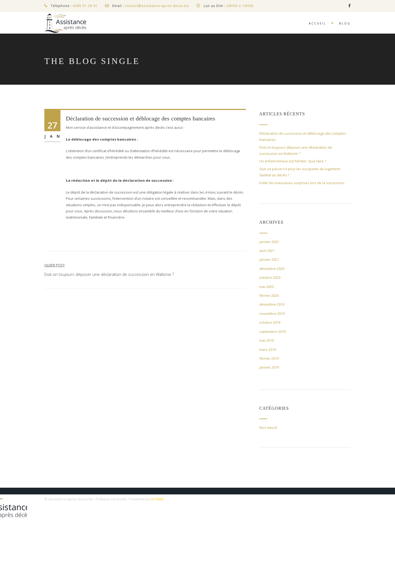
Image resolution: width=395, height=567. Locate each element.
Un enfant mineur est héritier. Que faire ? (292, 161)
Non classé (268, 427)
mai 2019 (266, 340)
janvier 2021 (269, 259)
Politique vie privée (111, 499)
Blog (345, 23)
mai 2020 (266, 286)
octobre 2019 (269, 322)
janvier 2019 (269, 367)
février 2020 (269, 295)
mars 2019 (267, 349)
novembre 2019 (272, 313)
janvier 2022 (269, 241)
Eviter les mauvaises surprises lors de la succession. (302, 182)
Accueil (317, 23)
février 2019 (269, 358)
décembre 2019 (271, 304)
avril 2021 (267, 250)
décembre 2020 (271, 268)
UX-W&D (157, 499)
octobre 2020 (269, 277)
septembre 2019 (272, 331)
